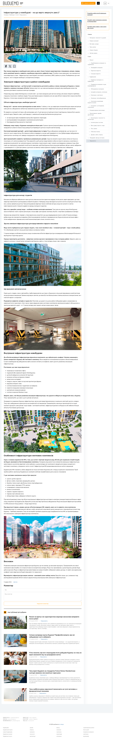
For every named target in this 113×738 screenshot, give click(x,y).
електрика (58, 736)
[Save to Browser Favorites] (14, 66)
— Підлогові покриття (94, 70)
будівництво (6, 727)
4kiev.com (28, 720)
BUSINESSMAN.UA (11, 720)
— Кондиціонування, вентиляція (96, 110)
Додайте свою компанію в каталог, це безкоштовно (97, 20)
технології (32, 734)
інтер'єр (32, 730)
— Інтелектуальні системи (95, 122)
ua (105, 3)
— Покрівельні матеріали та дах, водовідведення (97, 85)
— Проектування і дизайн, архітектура (95, 114)
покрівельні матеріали (88, 732)
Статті (89, 56)
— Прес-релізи (92, 47)
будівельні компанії (7, 734)
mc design (61, 724)
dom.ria (15, 582)
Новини (90, 34)
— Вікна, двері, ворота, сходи (96, 125)
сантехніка (58, 732)
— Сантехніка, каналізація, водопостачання (95, 102)
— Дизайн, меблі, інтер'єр (95, 134)
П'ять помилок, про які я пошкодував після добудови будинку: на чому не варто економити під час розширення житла (55, 654)
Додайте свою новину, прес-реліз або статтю (96, 27)
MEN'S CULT (29, 717)
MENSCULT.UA (11, 717)
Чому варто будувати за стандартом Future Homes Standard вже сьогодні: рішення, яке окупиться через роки (52, 672)
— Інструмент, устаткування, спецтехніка (96, 106)
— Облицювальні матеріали (96, 89)
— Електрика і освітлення (95, 95)
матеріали (32, 732)
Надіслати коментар (42, 603)
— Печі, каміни (92, 128)
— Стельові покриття (94, 73)
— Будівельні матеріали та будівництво (95, 80)
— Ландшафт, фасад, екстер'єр (96, 138)
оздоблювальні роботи (88, 727)
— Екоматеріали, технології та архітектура (96, 118)
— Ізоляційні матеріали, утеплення (97, 92)
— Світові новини (92, 53)
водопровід (86, 736)
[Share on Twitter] (10, 66)
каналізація (59, 734)
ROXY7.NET (30, 719)
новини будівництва (7, 732)
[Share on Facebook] (6, 66)
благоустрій (86, 730)
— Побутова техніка (94, 131)
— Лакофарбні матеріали (95, 67)
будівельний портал (7, 730)
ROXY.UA (9, 719)
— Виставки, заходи (93, 44)
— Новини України (93, 50)
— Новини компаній (93, 41)
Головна (6, 15)
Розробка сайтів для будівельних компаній (96, 14)
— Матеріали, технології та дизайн (97, 38)
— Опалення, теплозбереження (97, 98)
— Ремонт (90, 60)
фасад (57, 727)
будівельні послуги (7, 736)
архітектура (32, 736)
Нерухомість (44, 621)
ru (108, 3)
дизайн (31, 727)
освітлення (85, 734)
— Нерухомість (92, 141)
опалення (58, 730)
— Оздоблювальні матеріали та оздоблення (97, 63)
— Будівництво (92, 77)
